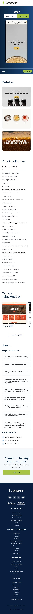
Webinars (16, 592)
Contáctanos (16, 574)
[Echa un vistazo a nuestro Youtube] (23, 497)
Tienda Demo (10, 16)
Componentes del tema (12, 440)
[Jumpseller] (16, 490)
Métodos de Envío (16, 518)
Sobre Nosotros (16, 561)
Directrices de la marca (16, 571)
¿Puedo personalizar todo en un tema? (15, 357)
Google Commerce (16, 543)
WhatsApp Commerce (16, 541)
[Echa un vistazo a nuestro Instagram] (14, 497)
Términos (23, 606)
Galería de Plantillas (16, 520)
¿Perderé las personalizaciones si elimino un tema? (15, 415)
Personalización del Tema (13, 437)
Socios (16, 569)
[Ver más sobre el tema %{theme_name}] (14, 313)
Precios (16, 566)
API (16, 597)
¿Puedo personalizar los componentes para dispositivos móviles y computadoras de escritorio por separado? (15, 424)
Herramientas (16, 589)
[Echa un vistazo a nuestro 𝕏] (18, 497)
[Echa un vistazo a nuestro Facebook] (10, 497)
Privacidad (10, 606)
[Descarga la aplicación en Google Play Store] (12, 503)
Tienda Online (16, 534)
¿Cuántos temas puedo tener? (15, 365)
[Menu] (29, 3)
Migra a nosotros (16, 585)
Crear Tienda (16, 472)
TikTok (16, 551)
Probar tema (23, 16)
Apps (16, 522)
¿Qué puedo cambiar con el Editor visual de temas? (14, 406)
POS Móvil (16, 548)
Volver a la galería (16, 335)
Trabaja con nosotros (16, 564)
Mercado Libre (16, 546)
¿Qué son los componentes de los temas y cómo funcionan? (14, 390)
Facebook (16, 536)
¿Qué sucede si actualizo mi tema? (14, 372)
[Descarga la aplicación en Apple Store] (21, 503)
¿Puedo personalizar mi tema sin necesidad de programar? (14, 398)
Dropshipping (16, 553)
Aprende (16, 587)
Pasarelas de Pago (17, 515)
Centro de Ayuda (16, 582)
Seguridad (16, 606)
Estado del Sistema (16, 599)
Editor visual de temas (12, 444)
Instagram (16, 538)
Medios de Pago (16, 513)
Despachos (17, 525)
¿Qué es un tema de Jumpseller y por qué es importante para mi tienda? (15, 381)
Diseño (16, 594)
